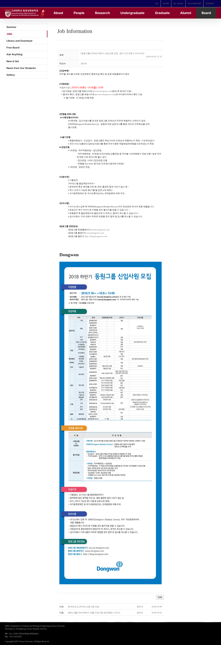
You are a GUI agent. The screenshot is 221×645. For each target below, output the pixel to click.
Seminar (11, 27)
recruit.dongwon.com (102, 91)
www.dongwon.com (95, 233)
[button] (84, 63)
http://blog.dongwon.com (96, 236)
